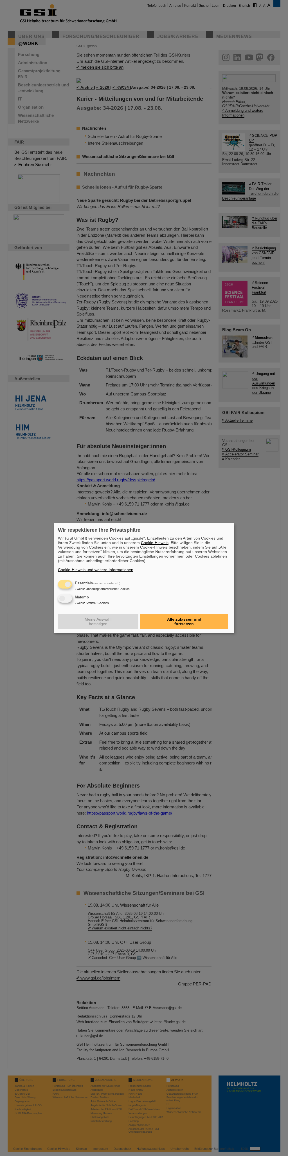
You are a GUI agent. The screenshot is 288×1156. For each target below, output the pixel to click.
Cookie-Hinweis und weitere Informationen (95, 569)
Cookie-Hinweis (154, 542)
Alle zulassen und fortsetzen (184, 621)
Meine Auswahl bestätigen (98, 621)
